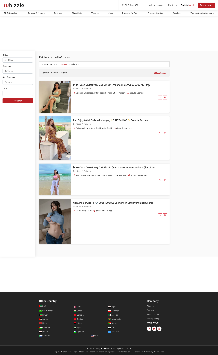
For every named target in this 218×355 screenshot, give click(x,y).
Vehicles (95, 13)
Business (58, 13)
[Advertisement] (109, 33)
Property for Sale (156, 13)
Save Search (161, 73)
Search (18, 101)
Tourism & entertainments (202, 13)
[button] (18, 60)
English (184, 5)
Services (177, 13)
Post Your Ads (206, 5)
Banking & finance (36, 13)
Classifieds (77, 13)
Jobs (110, 13)
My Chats (172, 5)
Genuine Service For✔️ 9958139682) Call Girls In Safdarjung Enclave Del (113, 202)
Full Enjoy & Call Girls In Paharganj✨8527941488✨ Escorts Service (110, 120)
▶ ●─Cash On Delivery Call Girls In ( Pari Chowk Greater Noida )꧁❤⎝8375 (114, 167)
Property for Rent (130, 13)
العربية (191, 5)
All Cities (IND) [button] (131, 5)
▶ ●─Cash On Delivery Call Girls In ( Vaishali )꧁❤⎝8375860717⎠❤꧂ (112, 85)
